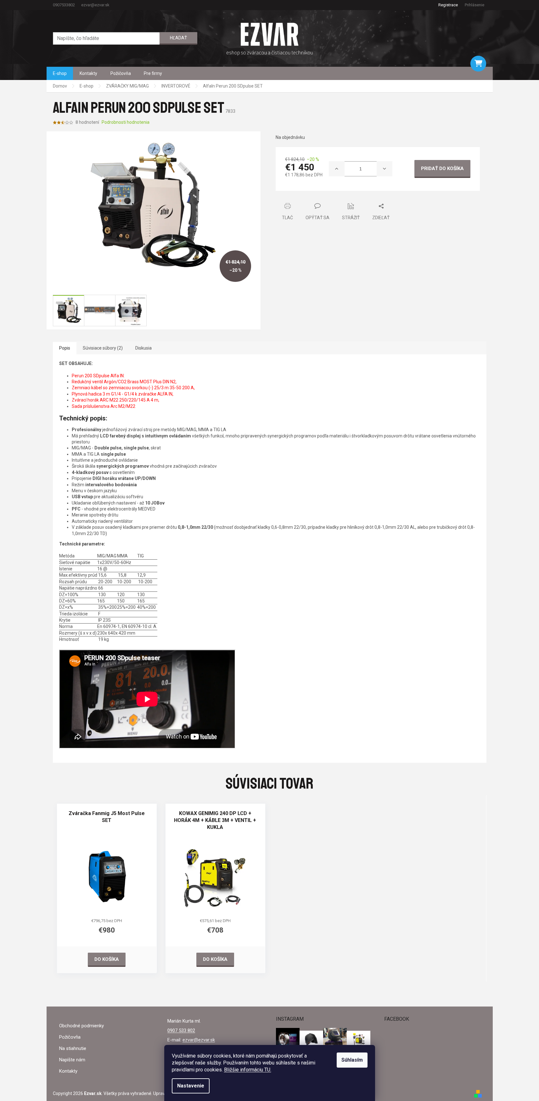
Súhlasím (352, 1060)
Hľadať (178, 37)
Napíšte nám (72, 1060)
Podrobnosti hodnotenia (125, 122)
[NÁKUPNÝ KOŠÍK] (478, 63)
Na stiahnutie (72, 1048)
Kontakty (68, 1071)
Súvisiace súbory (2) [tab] (103, 348)
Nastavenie (190, 1086)
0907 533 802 (181, 1030)
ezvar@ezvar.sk (198, 1040)
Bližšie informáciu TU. (247, 1070)
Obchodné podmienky (81, 1026)
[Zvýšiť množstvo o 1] (337, 168)
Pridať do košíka (442, 168)
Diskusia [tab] (143, 348)
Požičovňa (70, 1037)
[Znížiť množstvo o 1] (384, 168)
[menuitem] (60, 73)
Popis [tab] (64, 348)
